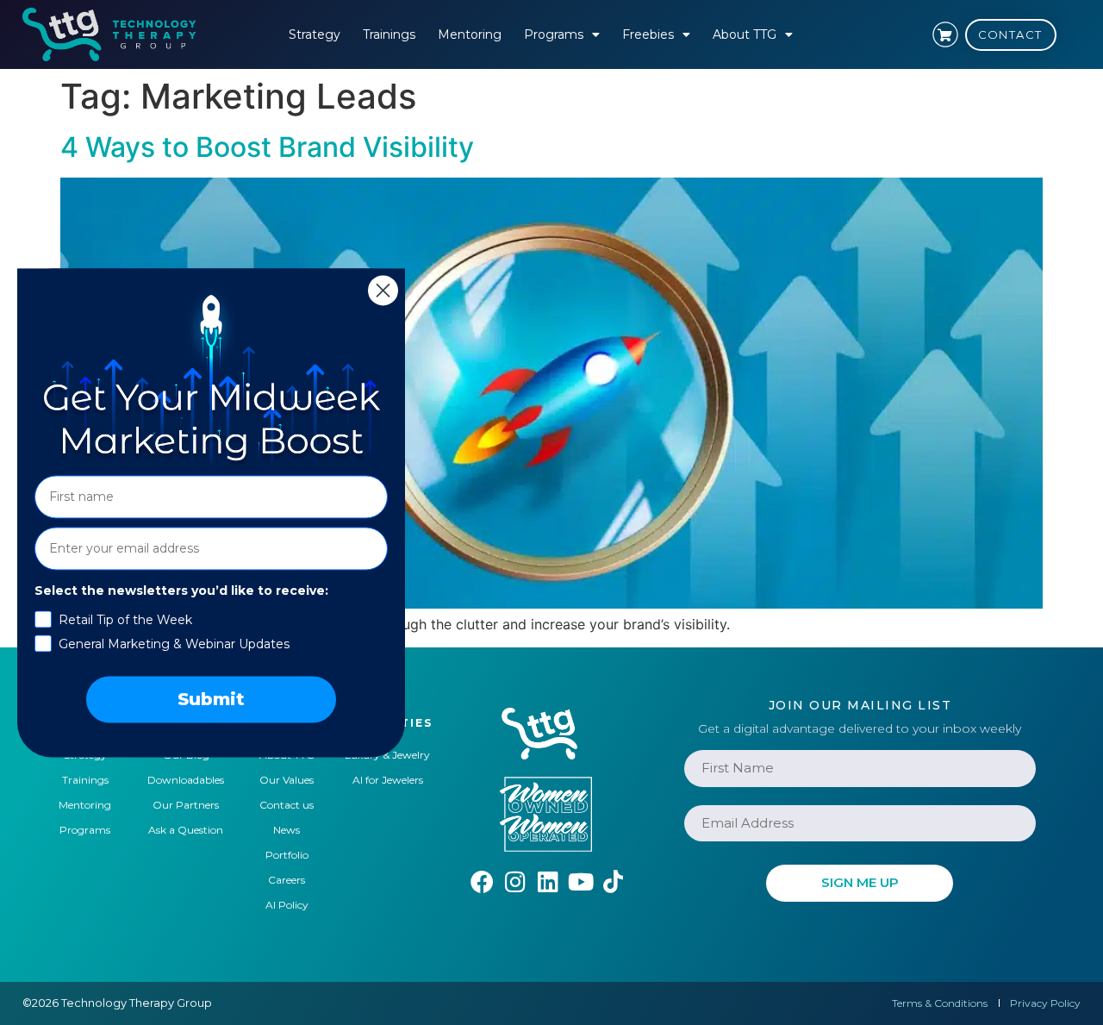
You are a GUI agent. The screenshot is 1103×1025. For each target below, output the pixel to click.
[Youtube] (580, 881)
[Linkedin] (547, 881)
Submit (211, 699)
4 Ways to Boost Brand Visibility (267, 147)
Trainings (389, 34)
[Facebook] (482, 881)
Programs (553, 34)
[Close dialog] (383, 290)
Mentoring (470, 34)
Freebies (648, 34)
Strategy (314, 34)
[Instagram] (515, 881)
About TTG (744, 34)
